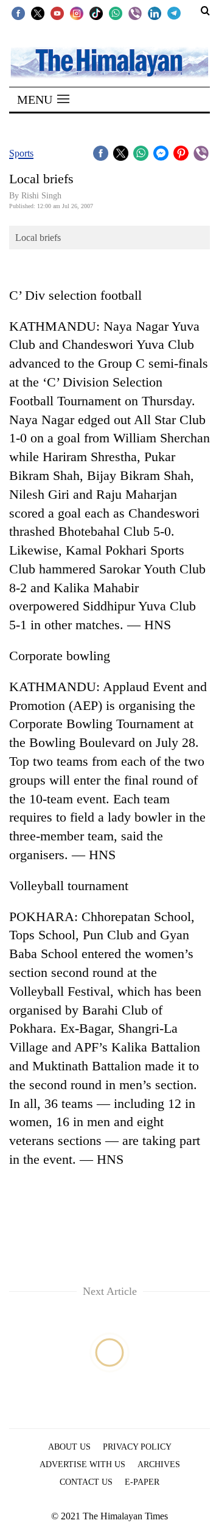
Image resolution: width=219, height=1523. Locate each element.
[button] (43, 99)
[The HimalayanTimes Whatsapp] (115, 13)
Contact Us (86, 1482)
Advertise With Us (82, 1464)
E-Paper (142, 1482)
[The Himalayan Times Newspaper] (109, 61)
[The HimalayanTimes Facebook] (18, 13)
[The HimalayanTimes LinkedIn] (154, 13)
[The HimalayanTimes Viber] (135, 13)
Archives (158, 1464)
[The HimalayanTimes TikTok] (96, 13)
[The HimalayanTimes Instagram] (77, 13)
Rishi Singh (41, 195)
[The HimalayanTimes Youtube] (57, 13)
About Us (69, 1446)
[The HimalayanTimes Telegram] (174, 13)
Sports (21, 153)
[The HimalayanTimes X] (38, 13)
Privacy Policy (137, 1446)
